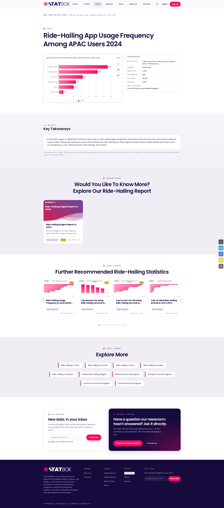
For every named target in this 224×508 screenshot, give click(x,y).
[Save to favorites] (118, 64)
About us (133, 4)
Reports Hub (109, 481)
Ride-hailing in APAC (58, 15)
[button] (221, 242)
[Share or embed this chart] (118, 70)
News (121, 4)
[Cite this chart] (118, 75)
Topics (87, 4)
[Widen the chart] (118, 58)
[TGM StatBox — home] (56, 4)
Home (75, 4)
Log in (164, 4)
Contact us (152, 443)
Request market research (128, 443)
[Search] (157, 4)
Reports (109, 4)
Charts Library (110, 477)
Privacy (127, 481)
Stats (97, 4)
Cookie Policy (129, 473)
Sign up (175, 4)
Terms (127, 477)
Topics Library (110, 473)
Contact (146, 4)
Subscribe (93, 437)
